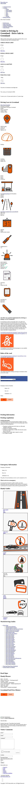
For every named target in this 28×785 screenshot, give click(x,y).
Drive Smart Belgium (10, 653)
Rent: (2, 215)
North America (9, 10)
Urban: (2, 127)
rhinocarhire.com (4, 2)
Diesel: (2, 178)
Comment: (3, 738)
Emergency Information (8, 26)
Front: (2, 300)
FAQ (4, 768)
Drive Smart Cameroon (10, 664)
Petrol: (2, 176)
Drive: (2, 214)
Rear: (2, 302)
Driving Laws (6, 23)
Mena (7, 15)
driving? (4, 597)
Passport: (2, 264)
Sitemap (4, 772)
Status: (2, 760)
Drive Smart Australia (10, 644)
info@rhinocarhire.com (5, 776)
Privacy (4, 770)
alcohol (4, 553)
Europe (7, 9)
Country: (2, 755)
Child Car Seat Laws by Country (12, 630)
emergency (5, 618)
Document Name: (4, 757)
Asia (7, 12)
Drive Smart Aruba (10, 643)
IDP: (1, 265)
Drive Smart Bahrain (10, 648)
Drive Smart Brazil (9, 660)
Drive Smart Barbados (10, 651)
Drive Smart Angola (10, 638)
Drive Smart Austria (10, 645)
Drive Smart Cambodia (10, 662)
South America (9, 11)
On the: (2, 196)
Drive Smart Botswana (10, 659)
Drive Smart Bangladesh (11, 650)
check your (5, 532)
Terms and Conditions (7, 773)
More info (3, 50)
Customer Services (7, 6)
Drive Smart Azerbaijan (10, 646)
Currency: (3, 112)
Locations (5, 8)
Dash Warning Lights (10, 632)
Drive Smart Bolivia (10, 655)
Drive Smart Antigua (10, 640)
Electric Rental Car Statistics (9, 667)
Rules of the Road (7, 24)
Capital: (2, 110)
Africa (7, 13)
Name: (2, 109)
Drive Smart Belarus (10, 652)
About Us (5, 767)
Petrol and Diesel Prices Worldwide (10, 666)
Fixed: (2, 160)
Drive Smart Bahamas (10, 647)
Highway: (3, 130)
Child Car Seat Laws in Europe (12, 631)
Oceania (7, 16)
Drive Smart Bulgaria (10, 661)
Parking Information (7, 25)
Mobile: (2, 161)
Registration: (3, 267)
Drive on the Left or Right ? (11, 633)
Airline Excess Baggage (11, 626)
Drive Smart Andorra (10, 637)
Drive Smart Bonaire (10, 657)
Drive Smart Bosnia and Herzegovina (13, 658)
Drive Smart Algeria (10, 636)
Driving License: (4, 263)
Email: (2, 735)
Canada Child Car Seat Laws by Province (14, 628)
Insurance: (3, 268)
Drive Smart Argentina (10, 641)
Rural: (2, 128)
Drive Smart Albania (10, 634)
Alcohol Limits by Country (11, 627)
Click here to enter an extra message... (8, 380)
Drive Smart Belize (10, 654)
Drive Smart (5, 625)
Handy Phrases (6, 27)
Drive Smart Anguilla (10, 639)
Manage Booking (6, 17)
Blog (4, 769)
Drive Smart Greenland (5, 105)
